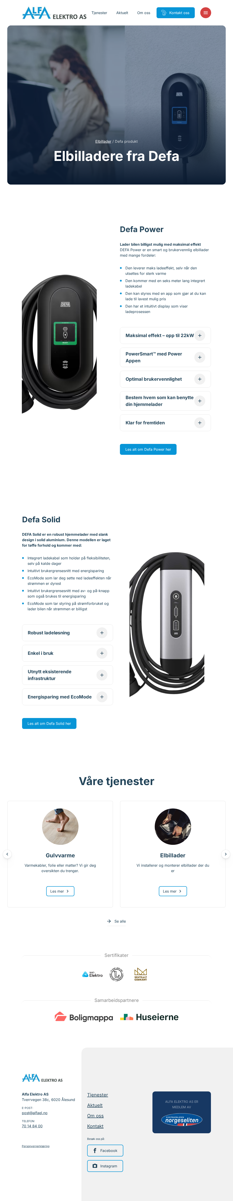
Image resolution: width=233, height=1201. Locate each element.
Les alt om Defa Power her (148, 449)
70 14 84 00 (32, 1126)
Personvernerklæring (35, 1146)
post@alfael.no (35, 1113)
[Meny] (205, 12)
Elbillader (103, 141)
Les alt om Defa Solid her (49, 723)
